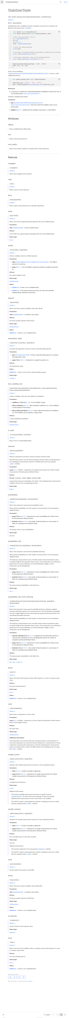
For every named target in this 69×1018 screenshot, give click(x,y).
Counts (12, 788)
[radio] (58, 1014)
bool (11, 240)
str (14, 662)
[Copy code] (59, 31)
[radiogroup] (61, 1014)
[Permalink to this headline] (32, 10)
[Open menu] (2, 2)
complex (12, 378)
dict (11, 591)
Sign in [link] (66, 2)
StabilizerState (14, 281)
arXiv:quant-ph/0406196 (31, 93)
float (19, 662)
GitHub (10, 20)
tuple (11, 489)
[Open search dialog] (61, 2)
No (19, 977)
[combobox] (49, 1014)
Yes (10, 977)
